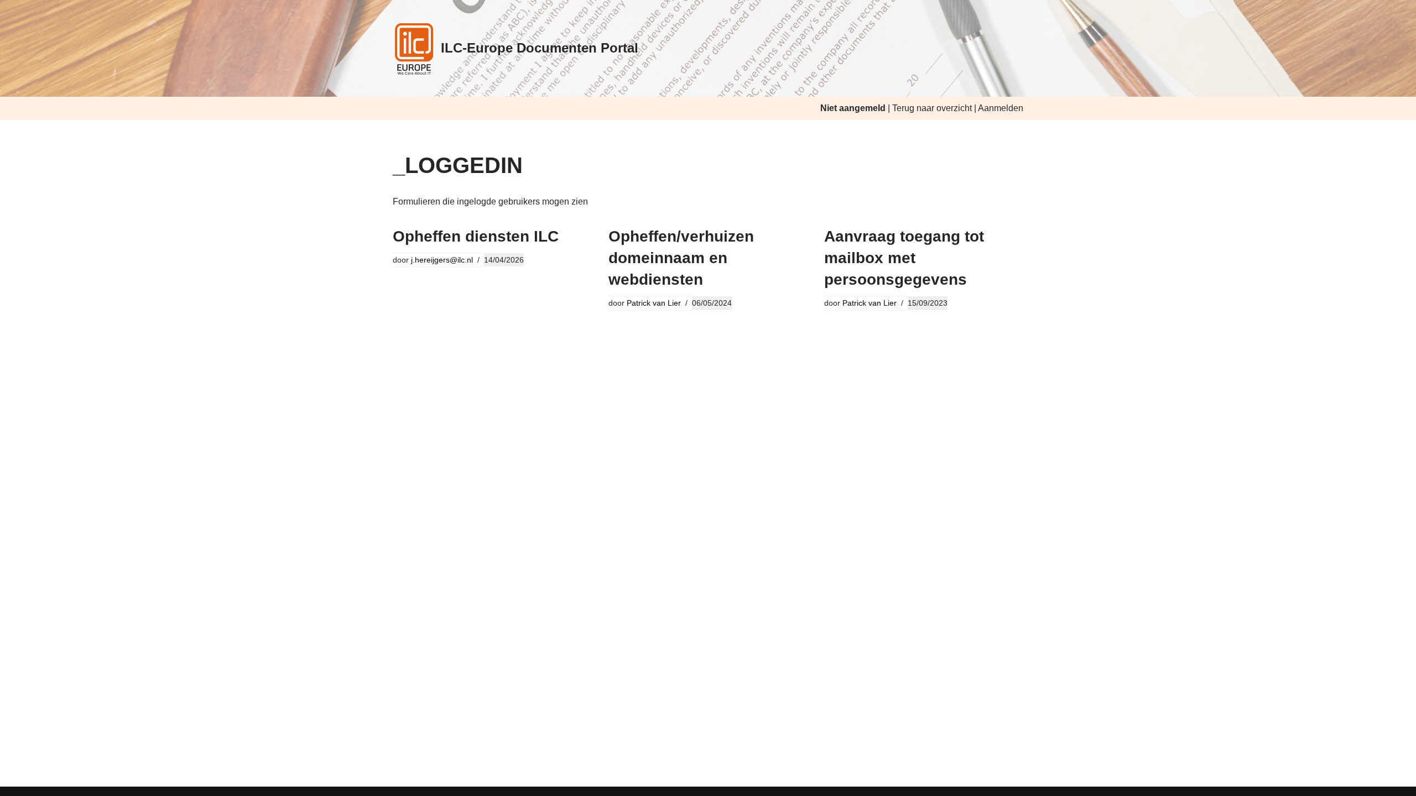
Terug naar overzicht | (935, 108)
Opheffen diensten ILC (476, 236)
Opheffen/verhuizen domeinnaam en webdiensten (681, 258)
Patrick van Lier (654, 302)
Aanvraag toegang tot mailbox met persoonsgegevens (904, 258)
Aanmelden (1000, 108)
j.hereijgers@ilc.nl (442, 259)
